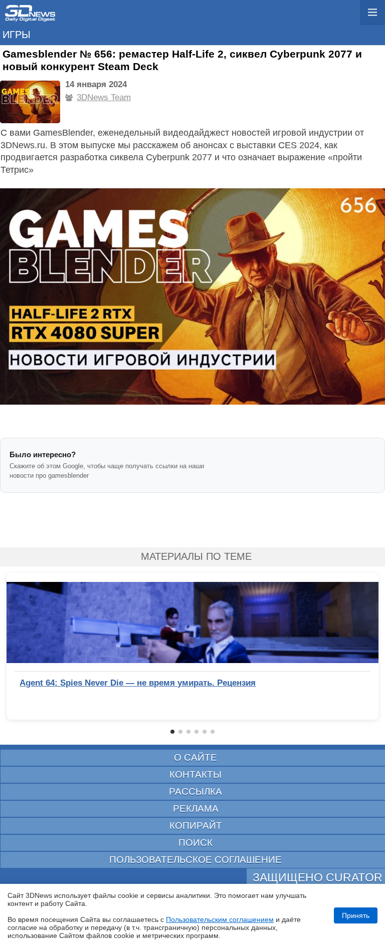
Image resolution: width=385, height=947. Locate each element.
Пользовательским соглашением (220, 919)
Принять (355, 915)
